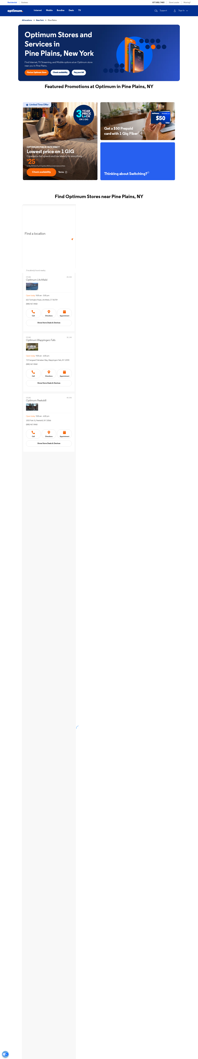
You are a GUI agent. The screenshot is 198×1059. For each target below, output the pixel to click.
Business (24, 3)
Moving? (187, 3)
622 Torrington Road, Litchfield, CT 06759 (42, 300)
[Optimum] (15, 10)
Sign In (181, 11)
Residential (12, 3)
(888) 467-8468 (31, 304)
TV (79, 10)
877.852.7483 (158, 3)
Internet (38, 10)
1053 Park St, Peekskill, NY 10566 (38, 421)
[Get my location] (72, 239)
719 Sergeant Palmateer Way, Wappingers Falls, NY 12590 (47, 360)
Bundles (60, 10)
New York (40, 20)
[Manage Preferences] (5, 1054)
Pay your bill (79, 73)
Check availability (60, 73)
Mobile (49, 10)
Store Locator (174, 3)
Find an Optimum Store (36, 73)
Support (163, 11)
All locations (27, 20)
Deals (71, 10)
